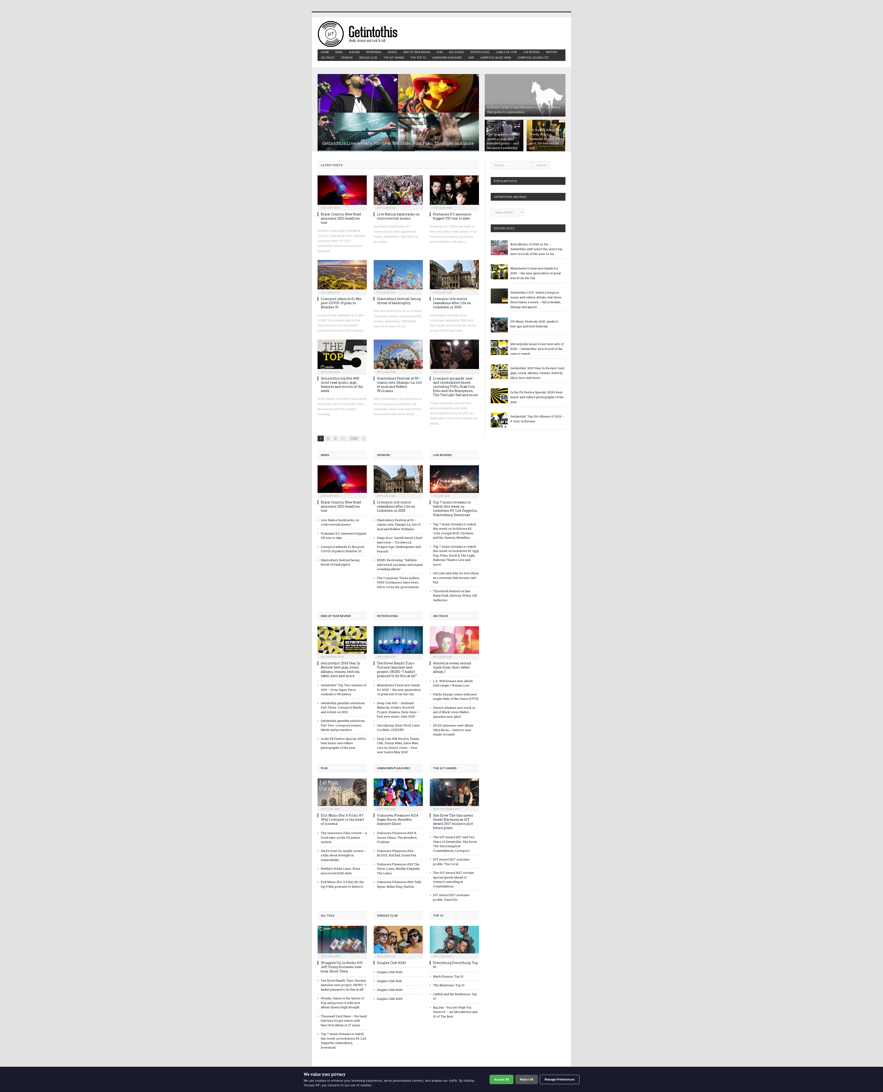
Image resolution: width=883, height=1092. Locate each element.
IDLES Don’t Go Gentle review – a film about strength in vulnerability (343, 855)
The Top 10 (418, 58)
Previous (326, 110)
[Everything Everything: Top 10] (454, 942)
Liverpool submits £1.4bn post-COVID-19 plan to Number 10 (341, 303)
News (339, 52)
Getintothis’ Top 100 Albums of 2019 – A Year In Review (537, 418)
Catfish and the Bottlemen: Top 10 (455, 996)
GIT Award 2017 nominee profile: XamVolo (451, 897)
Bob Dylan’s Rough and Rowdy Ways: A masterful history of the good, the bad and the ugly (546, 139)
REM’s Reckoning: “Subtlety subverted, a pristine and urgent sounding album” (400, 564)
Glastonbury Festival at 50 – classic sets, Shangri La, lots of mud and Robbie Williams (399, 384)
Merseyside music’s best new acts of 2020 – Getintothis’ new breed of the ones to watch (537, 349)
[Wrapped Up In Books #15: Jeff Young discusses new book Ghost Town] (342, 942)
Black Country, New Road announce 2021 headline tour (341, 218)
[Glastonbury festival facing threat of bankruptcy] (398, 276)
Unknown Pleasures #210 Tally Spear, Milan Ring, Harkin (399, 884)
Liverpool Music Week (495, 58)
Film (439, 52)
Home (325, 52)
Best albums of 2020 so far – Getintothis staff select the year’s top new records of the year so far (536, 249)
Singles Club (368, 58)
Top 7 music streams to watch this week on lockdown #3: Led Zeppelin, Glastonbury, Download (455, 508)
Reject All (526, 1079)
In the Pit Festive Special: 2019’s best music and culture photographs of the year (343, 743)
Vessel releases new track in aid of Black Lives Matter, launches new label (454, 712)
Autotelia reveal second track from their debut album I (452, 667)
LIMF (471, 58)
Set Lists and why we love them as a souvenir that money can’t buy (456, 577)
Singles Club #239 (389, 999)
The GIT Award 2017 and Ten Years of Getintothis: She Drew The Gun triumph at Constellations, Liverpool (455, 844)
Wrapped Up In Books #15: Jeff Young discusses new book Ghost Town (342, 967)
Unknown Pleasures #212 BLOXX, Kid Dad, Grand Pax (396, 853)
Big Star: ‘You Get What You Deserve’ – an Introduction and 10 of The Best (455, 1011)
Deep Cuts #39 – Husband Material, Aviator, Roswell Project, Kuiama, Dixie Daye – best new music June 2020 (398, 710)
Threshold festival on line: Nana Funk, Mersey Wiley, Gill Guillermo (455, 595)
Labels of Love (506, 52)
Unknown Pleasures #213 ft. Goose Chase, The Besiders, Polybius (397, 837)
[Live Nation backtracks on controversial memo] (398, 191)
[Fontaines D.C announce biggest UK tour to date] (454, 191)
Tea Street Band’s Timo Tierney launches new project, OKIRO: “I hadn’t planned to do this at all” (397, 669)
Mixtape (551, 52)
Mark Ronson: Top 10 (448, 976)
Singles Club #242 (389, 972)
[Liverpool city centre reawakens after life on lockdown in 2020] (454, 276)
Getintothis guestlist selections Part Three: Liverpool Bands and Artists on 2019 (343, 707)
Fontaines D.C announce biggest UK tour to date (452, 216)
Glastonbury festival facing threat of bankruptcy (399, 301)
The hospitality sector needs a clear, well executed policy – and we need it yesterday (503, 141)
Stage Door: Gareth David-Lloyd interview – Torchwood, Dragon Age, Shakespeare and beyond (399, 544)
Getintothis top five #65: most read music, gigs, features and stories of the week (342, 384)
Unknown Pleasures (447, 58)
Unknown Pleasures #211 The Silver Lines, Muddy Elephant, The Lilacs (398, 868)
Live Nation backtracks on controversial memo (398, 216)
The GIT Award (394, 58)
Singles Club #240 (390, 990)
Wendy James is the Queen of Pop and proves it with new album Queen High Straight (342, 1002)
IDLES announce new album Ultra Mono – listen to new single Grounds (453, 729)
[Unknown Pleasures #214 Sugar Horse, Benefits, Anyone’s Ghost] (398, 794)
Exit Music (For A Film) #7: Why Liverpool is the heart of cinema (342, 819)
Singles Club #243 (391, 963)
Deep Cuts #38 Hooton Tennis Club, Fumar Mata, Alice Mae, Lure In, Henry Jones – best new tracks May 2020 (398, 745)
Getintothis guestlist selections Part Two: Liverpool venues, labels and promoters (343, 725)
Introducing (480, 52)
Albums (354, 52)
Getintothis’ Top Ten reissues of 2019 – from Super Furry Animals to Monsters (343, 689)
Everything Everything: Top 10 (455, 965)
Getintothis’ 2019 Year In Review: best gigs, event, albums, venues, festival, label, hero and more (340, 669)
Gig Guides (456, 52)
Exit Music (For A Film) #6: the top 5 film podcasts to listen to (342, 884)
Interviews (373, 52)
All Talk (327, 915)
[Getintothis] (361, 33)
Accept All (501, 1079)
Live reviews (531, 52)
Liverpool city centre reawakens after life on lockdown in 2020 (452, 303)
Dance (392, 52)
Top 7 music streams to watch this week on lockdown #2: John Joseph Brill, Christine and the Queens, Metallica (454, 531)
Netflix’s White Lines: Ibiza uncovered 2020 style (340, 870)
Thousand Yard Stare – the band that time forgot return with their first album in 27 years (344, 1020)
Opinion (347, 58)
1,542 (353, 438)
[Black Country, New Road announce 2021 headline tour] (342, 191)
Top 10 (438, 915)
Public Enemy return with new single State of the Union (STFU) (456, 696)
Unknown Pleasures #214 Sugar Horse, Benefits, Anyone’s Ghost (397, 819)
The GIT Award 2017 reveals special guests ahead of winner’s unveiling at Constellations (453, 879)
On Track (327, 58)
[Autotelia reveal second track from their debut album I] (454, 642)
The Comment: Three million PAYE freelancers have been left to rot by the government (398, 582)
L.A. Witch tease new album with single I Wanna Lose (453, 683)
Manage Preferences (560, 1079)
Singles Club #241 (389, 981)
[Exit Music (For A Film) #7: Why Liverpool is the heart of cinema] (342, 794)
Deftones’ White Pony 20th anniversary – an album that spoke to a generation (523, 109)
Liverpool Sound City (533, 58)
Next (471, 110)
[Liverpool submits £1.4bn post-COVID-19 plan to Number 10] (342, 276)
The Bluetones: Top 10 (448, 985)
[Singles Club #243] (398, 942)
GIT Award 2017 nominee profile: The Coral (451, 861)
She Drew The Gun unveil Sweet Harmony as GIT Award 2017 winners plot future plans (453, 821)
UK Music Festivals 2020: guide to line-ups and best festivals (534, 323)
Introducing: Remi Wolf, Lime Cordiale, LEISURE (398, 727)
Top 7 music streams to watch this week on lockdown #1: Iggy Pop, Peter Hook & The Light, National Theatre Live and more (456, 555)
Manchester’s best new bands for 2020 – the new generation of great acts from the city (399, 689)
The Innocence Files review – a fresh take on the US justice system (344, 837)
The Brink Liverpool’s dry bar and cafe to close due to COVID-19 (385, 143)
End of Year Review (416, 52)
